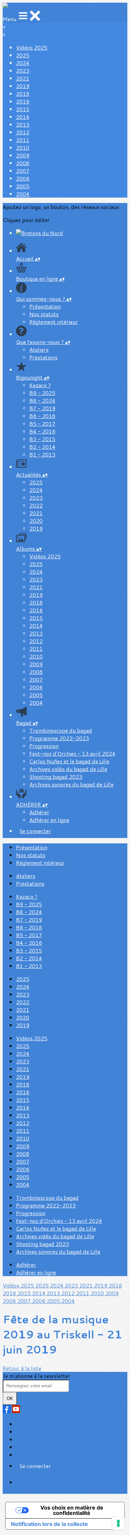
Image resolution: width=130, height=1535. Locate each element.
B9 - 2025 (42, 393)
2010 (22, 147)
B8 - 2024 (42, 400)
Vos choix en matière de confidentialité (71, 1510)
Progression (44, 746)
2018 (22, 93)
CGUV (23, 1447)
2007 (22, 171)
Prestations (43, 357)
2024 (22, 63)
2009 (22, 155)
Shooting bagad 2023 (55, 776)
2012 (22, 132)
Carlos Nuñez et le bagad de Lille (69, 761)
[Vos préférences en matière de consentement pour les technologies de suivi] (118, 1523)
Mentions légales (36, 1439)
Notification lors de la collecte (49, 1524)
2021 (22, 78)
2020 (36, 521)
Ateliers (39, 349)
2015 (22, 109)
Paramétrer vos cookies (44, 1455)
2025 (22, 55)
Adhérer (39, 812)
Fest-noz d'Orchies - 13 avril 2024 (72, 753)
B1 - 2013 (42, 454)
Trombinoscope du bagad (60, 730)
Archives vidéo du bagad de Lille (68, 769)
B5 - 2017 (42, 423)
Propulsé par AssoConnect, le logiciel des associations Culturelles (66, 1486)
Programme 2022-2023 (59, 738)
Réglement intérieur (53, 322)
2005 (22, 186)
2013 (22, 124)
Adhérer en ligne (49, 820)
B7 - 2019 (42, 408)
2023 (22, 70)
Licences (26, 1432)
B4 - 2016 (42, 431)
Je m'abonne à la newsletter (36, 1376)
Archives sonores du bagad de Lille (71, 784)
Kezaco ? (40, 385)
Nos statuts (44, 314)
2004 (22, 194)
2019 (22, 86)
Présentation (45, 306)
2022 (36, 505)
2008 (22, 163)
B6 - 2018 (42, 416)
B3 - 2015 (42, 439)
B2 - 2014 (42, 446)
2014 (22, 117)
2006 (22, 178)
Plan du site (30, 1424)
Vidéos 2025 (31, 47)
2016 (22, 101)
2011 (22, 140)
